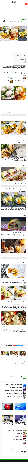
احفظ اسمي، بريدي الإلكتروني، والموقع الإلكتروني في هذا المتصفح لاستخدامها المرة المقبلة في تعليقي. (16, 376)
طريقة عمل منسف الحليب (6, 80)
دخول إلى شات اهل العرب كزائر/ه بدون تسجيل (17, 433)
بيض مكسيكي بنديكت (23, 58)
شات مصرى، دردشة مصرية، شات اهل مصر (17, 436)
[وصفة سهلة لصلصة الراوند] (22, 353)
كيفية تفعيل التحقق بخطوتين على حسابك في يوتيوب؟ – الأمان (16, 387)
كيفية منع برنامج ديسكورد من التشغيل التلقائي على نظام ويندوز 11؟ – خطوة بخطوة (14, 384)
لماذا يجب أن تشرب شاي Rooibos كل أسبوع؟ (20, 57)
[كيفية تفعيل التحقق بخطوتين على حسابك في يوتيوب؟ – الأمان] (24, 388)
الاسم (25, 371)
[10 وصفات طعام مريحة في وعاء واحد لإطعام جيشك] (14, 353)
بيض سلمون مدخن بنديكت (22, 59)
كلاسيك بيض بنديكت (23, 54)
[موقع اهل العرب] (14, 2)
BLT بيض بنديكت (23, 64)
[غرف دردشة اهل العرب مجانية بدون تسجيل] (24, 440)
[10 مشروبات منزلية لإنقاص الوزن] (24, 81)
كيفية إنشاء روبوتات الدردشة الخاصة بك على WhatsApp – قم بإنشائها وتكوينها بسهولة (13, 390)
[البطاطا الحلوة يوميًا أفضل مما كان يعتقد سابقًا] (24, 78)
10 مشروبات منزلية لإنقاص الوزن (18, 80)
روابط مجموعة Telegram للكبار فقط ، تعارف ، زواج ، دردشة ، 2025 (15, 430)
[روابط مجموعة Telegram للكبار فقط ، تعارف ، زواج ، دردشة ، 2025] (24, 431)
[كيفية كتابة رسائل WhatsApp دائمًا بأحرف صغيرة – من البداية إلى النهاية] (24, 397)
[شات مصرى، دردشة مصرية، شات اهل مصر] (24, 437)
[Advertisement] (14, 10)
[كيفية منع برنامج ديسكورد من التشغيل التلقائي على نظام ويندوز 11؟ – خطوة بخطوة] (24, 385)
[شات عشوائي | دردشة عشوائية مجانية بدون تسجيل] (24, 443)
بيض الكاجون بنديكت (23, 62)
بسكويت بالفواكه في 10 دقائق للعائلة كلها (21, 55)
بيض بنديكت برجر (23, 61)
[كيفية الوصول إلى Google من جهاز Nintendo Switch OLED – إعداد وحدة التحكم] (24, 394)
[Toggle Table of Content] (25, 53)
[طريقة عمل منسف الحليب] (11, 81)
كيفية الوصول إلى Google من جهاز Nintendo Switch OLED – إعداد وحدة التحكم (13, 393)
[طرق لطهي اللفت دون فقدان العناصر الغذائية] (11, 78)
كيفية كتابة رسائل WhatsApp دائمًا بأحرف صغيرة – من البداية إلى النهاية (14, 396)
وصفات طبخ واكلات (24, 19)
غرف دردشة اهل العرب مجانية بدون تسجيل (17, 439)
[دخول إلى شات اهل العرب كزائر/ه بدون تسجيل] (24, 434)
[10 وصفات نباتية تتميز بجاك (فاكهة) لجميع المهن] (5, 353)
